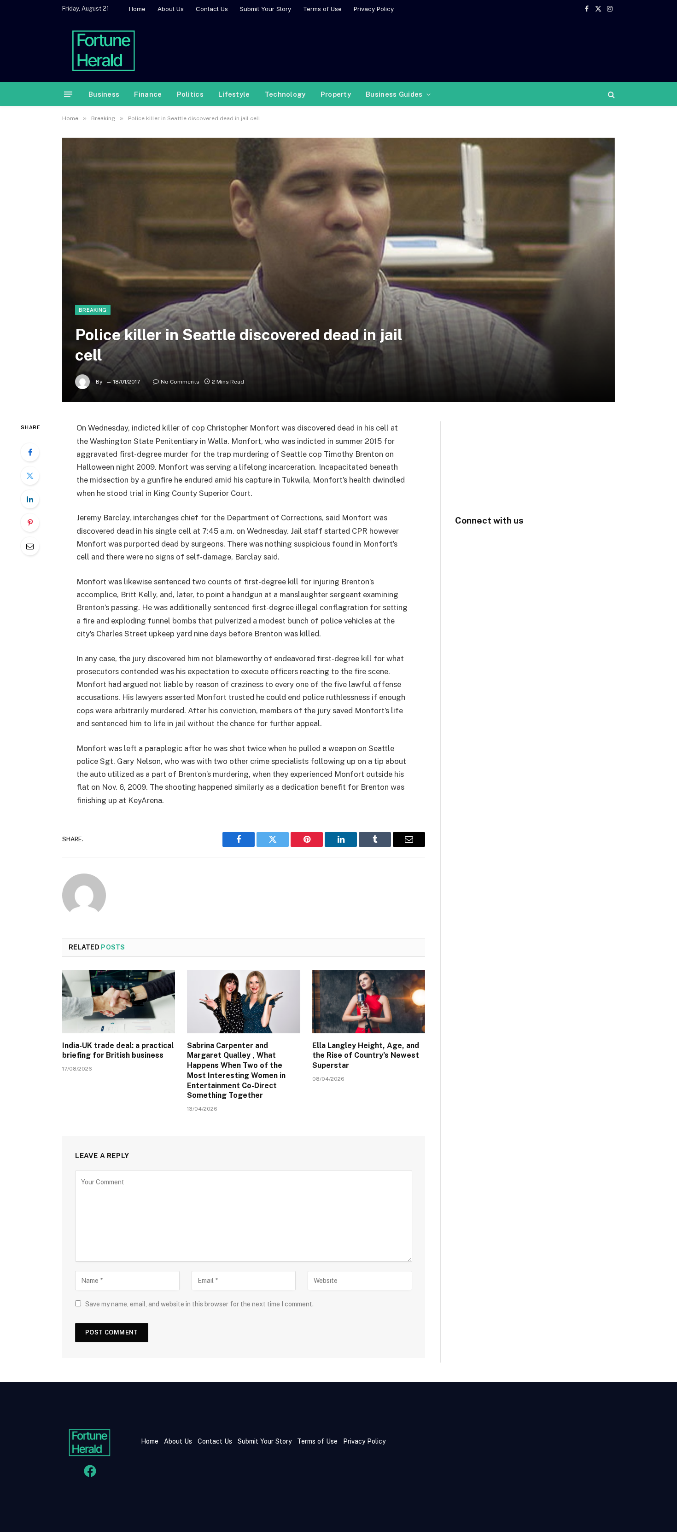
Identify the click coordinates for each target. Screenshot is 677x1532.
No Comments (180, 382)
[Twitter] (30, 475)
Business (103, 94)
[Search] (610, 94)
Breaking (93, 310)
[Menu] (68, 94)
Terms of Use (322, 8)
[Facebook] (30, 452)
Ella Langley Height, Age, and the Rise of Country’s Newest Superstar (365, 1055)
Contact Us (212, 8)
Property (336, 94)
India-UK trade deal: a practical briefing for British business (118, 1050)
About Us (171, 8)
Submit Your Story (265, 8)
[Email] (30, 546)
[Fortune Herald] (103, 49)
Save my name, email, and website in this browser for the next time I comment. (199, 1304)
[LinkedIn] (30, 499)
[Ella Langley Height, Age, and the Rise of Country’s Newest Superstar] (368, 1001)
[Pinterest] (30, 522)
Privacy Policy (374, 8)
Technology (285, 94)
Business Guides (394, 94)
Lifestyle (234, 94)
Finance (148, 94)
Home (137, 8)
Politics (190, 94)
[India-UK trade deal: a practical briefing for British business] (118, 1001)
